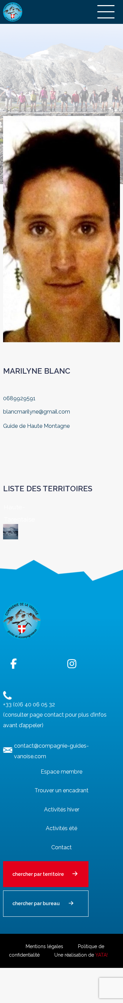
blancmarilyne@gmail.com (36, 411)
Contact (61, 847)
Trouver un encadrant (61, 790)
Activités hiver (61, 809)
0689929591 (19, 398)
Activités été (61, 828)
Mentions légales (44, 946)
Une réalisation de (81, 955)
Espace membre (61, 771)
